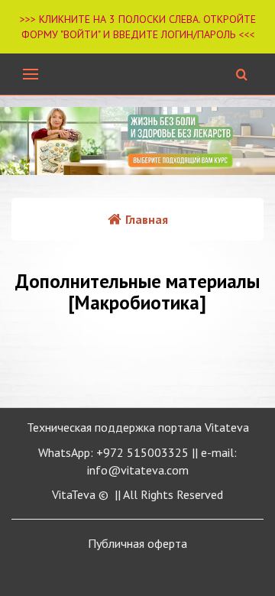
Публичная (137, 543)
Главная (146, 219)
